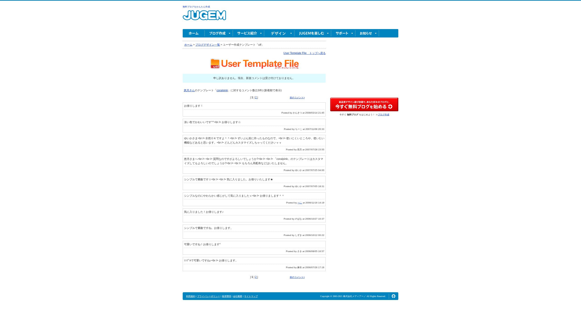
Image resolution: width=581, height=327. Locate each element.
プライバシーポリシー (208, 296)
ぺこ (300, 202)
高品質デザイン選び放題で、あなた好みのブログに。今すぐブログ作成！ (364, 104)
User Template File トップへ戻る (304, 53)
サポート (343, 33)
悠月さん (189, 90)
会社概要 (237, 296)
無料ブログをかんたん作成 (196, 6)
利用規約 (190, 296)
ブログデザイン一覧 (207, 44)
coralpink (222, 90)
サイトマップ (251, 296)
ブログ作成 (219, 33)
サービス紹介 (248, 33)
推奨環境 (226, 296)
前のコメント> (297, 97)
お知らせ (367, 33)
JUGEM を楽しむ (312, 33)
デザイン (279, 33)
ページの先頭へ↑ (393, 296)
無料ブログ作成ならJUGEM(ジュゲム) (204, 18)
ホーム (194, 33)
